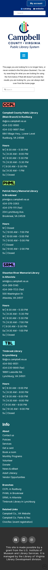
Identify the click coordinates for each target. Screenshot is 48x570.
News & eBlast (10, 468)
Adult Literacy (9, 473)
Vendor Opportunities (13, 477)
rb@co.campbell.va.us (14, 121)
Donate (6, 464)
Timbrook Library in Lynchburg (18, 501)
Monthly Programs (12, 456)
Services (6, 443)
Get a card (7, 448)
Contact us (8, 435)
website (39, 8)
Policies (6, 439)
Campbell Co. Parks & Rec (16, 517)
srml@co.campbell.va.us (15, 281)
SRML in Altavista (11, 497)
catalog (27, 8)
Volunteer (7, 460)
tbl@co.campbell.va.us (14, 359)
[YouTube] (24, 539)
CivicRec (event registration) (17, 522)
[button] (24, 55)
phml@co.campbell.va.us (15, 199)
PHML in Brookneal (12, 493)
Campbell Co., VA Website (16, 513)
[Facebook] (16, 539)
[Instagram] (32, 539)
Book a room (9, 452)
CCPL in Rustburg (11, 489)
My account (36, 3)
